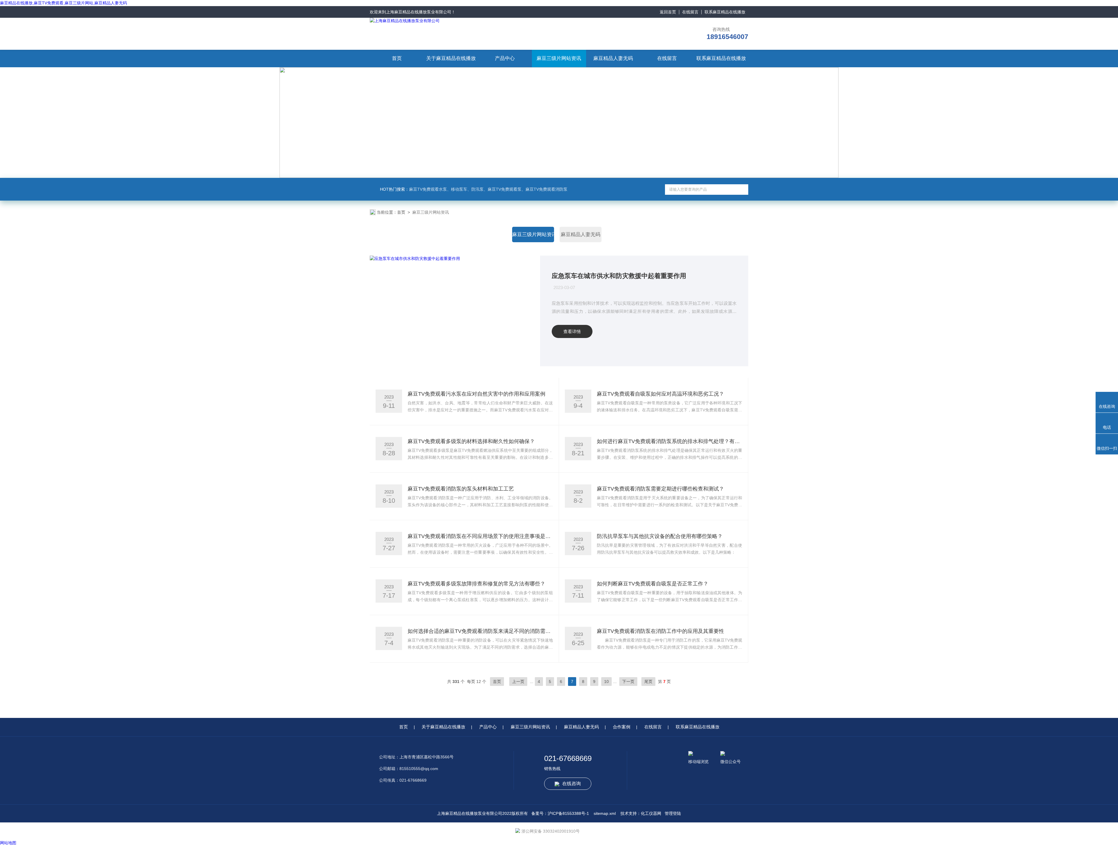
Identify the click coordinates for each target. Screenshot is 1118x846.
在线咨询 (571, 783)
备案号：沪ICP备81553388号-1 (560, 813)
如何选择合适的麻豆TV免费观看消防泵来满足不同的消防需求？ (480, 631)
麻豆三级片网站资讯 (559, 58)
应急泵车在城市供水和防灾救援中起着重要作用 (619, 275)
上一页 (518, 681)
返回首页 (668, 12)
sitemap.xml (605, 813)
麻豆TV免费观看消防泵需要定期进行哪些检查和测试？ (660, 489)
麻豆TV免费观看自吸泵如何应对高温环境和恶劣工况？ (660, 394)
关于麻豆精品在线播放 (451, 58)
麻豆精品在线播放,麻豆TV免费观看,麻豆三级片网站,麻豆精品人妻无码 (63, 3)
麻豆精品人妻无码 (613, 58)
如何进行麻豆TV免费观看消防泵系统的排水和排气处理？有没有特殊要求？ (669, 441)
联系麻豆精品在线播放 (725, 12)
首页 (397, 58)
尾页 (648, 681)
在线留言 (690, 12)
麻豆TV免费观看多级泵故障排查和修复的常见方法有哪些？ (476, 584)
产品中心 (505, 58)
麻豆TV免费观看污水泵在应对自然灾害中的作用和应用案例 (476, 394)
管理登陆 (673, 813)
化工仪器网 (651, 813)
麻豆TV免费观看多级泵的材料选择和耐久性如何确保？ (471, 441)
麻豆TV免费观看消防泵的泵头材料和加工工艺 (461, 489)
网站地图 (8, 842)
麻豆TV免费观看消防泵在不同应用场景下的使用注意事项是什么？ (480, 536)
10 (606, 681)
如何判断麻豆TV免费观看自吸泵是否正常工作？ (652, 584)
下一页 (628, 681)
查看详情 (572, 331)
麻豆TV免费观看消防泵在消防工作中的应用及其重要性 (660, 631)
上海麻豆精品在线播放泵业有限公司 (418, 12)
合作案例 (621, 726)
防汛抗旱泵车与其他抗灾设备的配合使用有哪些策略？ (660, 536)
